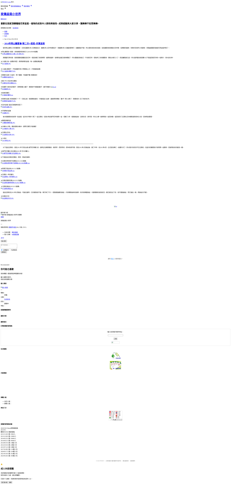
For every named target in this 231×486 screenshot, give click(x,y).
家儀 (2, 217)
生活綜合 (15, 28)
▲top (2, 237)
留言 (14, 227)
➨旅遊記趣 (15, 234)
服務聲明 (132, 461)
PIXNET (102, 461)
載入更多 (3, 241)
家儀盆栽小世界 (11, 14)
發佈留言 (3, 252)
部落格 (6, 33)
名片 (5, 36)
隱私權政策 (126, 461)
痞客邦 (11, 227)
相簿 (5, 31)
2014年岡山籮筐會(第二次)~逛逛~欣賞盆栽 (24, 43)
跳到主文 (3, 19)
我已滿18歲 (4, 482)
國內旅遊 (15, 232)
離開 (10, 482)
